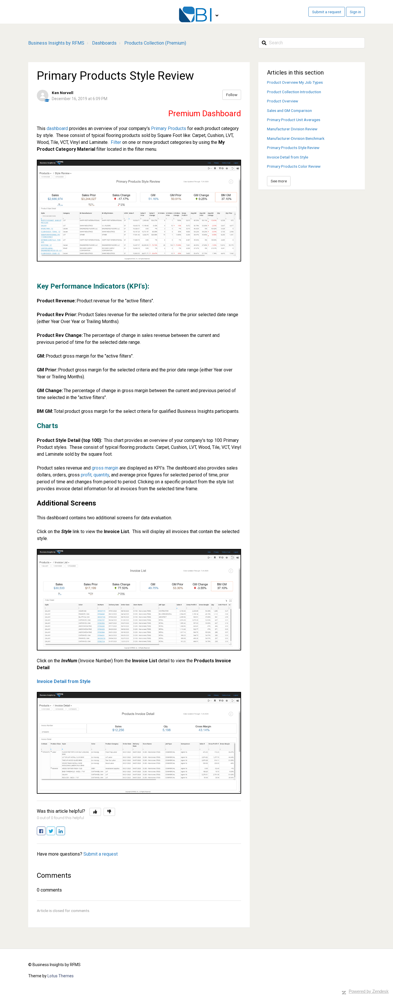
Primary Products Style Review (293, 147)
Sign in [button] (355, 11)
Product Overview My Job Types (295, 82)
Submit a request (326, 11)
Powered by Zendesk (369, 991)
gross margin (105, 468)
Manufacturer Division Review (292, 129)
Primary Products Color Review (293, 166)
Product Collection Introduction (294, 91)
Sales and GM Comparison (289, 110)
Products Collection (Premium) (155, 43)
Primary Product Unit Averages (293, 119)
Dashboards (104, 43)
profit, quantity (95, 475)
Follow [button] (231, 94)
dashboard (57, 128)
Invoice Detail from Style (64, 681)
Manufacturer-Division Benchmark (296, 138)
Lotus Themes (60, 976)
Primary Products (168, 128)
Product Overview (282, 101)
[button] (95, 812)
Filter (116, 142)
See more (279, 181)
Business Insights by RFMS (56, 43)
